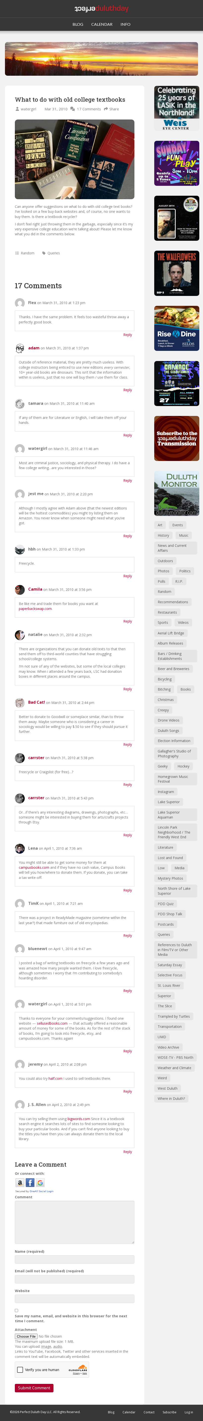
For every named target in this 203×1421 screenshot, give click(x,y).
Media (179, 868)
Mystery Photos (170, 878)
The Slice (165, 1006)
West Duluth (168, 1088)
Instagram (166, 791)
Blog (111, 1412)
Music (183, 535)
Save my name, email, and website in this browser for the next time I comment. (71, 1318)
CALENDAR (101, 24)
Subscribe (170, 1412)
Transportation (170, 1026)
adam (34, 348)
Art (160, 525)
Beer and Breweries (173, 668)
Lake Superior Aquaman (169, 814)
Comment (23, 1197)
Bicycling (165, 679)
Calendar (129, 1412)
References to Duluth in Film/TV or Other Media (175, 949)
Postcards (166, 924)
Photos (163, 571)
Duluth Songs (168, 730)
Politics (185, 571)
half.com (55, 1078)
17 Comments (89, 109)
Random (27, 253)
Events (177, 525)
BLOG (78, 24)
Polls (161, 581)
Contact (149, 1412)
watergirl (28, 109)
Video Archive (168, 1047)
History (163, 535)
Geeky (163, 766)
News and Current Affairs (172, 548)
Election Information (174, 740)
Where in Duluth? (171, 1098)
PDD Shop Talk (170, 914)
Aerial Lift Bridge (171, 633)
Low (161, 868)
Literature (165, 847)
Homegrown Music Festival (173, 779)
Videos (183, 622)
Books (185, 689)
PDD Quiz (166, 903)
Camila (35, 589)
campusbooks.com (34, 867)
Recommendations (173, 602)
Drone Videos (168, 720)
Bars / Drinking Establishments (170, 656)
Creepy (163, 710)
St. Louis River (169, 985)
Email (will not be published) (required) (49, 1271)
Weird (162, 1078)
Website (22, 1290)
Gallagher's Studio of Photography (174, 753)
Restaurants (167, 612)
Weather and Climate (174, 1067)
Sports (163, 622)
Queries (54, 253)
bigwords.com (79, 1118)
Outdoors (165, 560)
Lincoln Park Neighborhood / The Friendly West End (174, 832)
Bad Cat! (36, 702)
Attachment (26, 1329)
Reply (127, 334)
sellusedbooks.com (52, 1023)
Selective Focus (170, 975)
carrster (36, 757)
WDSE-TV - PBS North (175, 1057)
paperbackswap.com (35, 608)
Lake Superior (169, 801)
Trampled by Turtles (174, 1016)
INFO (125, 24)
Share (114, 109)
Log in (189, 1412)
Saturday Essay (170, 965)
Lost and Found (170, 857)
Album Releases (170, 643)
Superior (164, 995)
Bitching (164, 689)
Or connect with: (30, 1173)
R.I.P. (179, 581)
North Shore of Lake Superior (174, 891)
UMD (162, 1037)
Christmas (166, 699)
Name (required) (29, 1251)
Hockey (183, 766)
